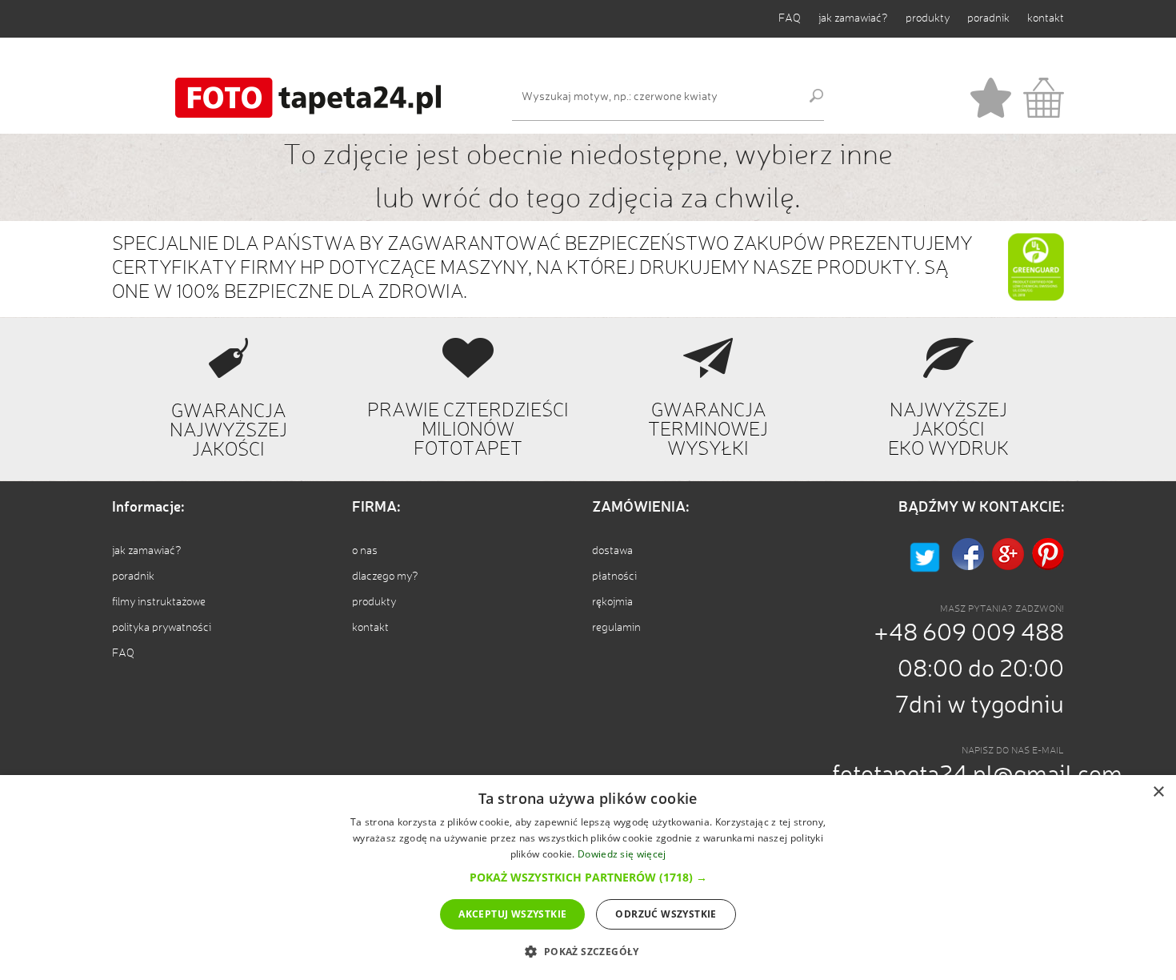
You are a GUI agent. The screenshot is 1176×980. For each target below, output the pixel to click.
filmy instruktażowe (159, 602)
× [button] (1158, 792)
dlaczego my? (385, 576)
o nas (365, 550)
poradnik (988, 18)
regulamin (616, 627)
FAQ (789, 18)
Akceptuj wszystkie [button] (512, 914)
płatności (614, 576)
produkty (928, 18)
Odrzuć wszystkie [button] (665, 914)
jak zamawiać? (853, 18)
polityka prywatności (161, 627)
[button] (588, 877)
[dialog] (588, 877)
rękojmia (612, 602)
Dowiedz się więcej (622, 854)
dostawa (612, 550)
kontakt (1045, 18)
